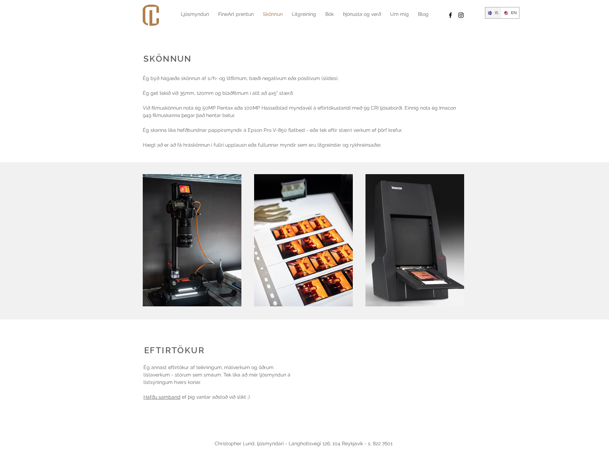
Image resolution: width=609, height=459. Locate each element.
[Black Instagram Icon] (461, 15)
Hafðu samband (161, 397)
